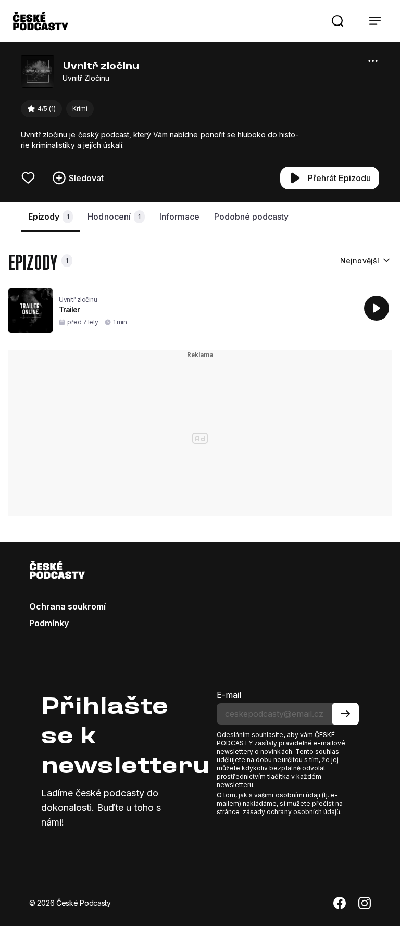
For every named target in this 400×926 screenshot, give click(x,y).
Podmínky (49, 623)
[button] (337, 20)
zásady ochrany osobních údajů (291, 812)
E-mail (229, 695)
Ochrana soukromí (67, 606)
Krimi (80, 108)
